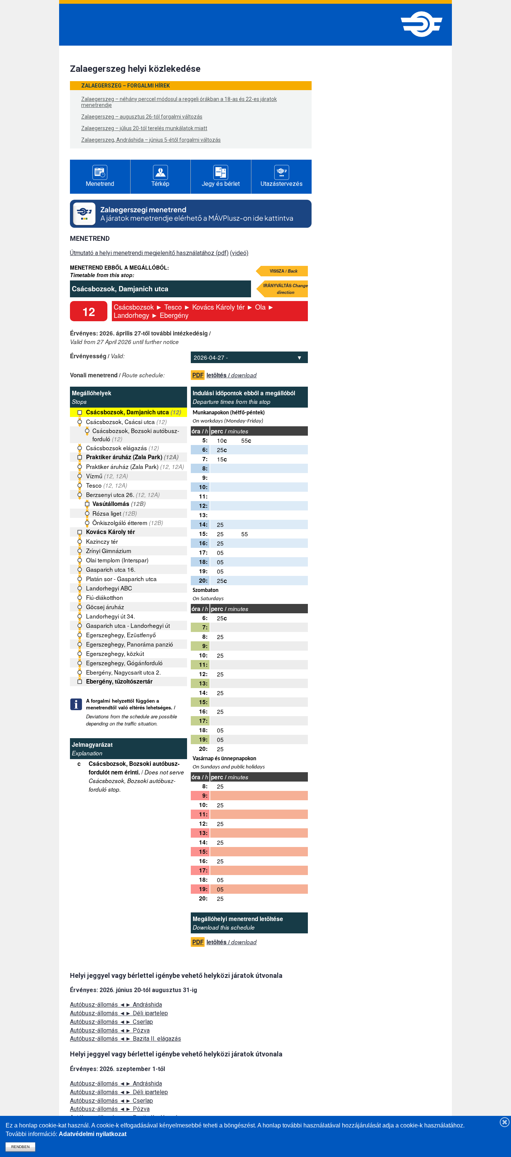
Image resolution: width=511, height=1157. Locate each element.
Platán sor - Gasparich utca (121, 578)
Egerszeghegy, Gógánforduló (124, 663)
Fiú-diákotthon (104, 597)
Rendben (20, 1147)
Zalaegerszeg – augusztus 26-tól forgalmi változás (141, 117)
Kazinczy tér (102, 541)
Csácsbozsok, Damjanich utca (133, 412)
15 (222, 459)
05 (220, 552)
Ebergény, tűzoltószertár (119, 681)
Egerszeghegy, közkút (115, 653)
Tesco (106, 485)
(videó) (239, 253)
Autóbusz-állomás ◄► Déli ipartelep (119, 1013)
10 (222, 440)
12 (88, 311)
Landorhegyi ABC (109, 588)
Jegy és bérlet (221, 183)
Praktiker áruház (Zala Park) (132, 457)
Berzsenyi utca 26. (123, 494)
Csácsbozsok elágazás (122, 448)
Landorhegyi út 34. (110, 616)
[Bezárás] (505, 1122)
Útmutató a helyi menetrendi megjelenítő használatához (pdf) (149, 253)
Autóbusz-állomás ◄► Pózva (110, 1030)
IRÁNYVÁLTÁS (285, 288)
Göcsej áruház (105, 606)
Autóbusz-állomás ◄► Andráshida (116, 1004)
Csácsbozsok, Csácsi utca (126, 421)
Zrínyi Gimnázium (108, 550)
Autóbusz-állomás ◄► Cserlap (111, 1021)
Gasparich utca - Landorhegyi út (128, 625)
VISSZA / (283, 271)
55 (246, 440)
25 (222, 449)
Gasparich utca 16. (110, 569)
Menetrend (100, 183)
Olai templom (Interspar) (117, 560)
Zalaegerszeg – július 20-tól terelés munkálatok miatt (144, 128)
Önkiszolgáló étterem (127, 522)
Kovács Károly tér (110, 532)
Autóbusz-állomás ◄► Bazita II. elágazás (125, 1038)
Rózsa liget (114, 513)
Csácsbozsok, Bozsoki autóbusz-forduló (135, 434)
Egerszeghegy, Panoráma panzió (129, 644)
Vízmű (107, 476)
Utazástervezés (282, 183)
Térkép (160, 183)
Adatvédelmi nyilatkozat (92, 1134)
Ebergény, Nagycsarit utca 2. (123, 672)
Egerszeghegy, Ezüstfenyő (121, 634)
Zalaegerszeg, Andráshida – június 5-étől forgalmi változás (151, 140)
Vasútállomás (119, 504)
